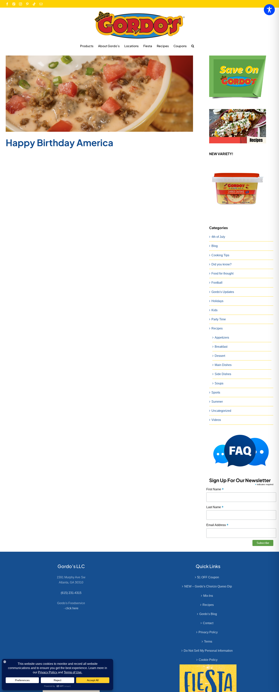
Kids (214, 310)
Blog (214, 246)
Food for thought (222, 273)
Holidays (217, 301)
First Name (215, 489)
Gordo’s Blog (208, 614)
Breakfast (221, 346)
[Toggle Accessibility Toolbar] (269, 10)
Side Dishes (223, 374)
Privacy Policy (208, 632)
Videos (216, 419)
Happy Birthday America (59, 142)
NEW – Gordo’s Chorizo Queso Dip (208, 586)
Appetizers (222, 337)
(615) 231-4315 (71, 592)
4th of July (218, 236)
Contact (208, 623)
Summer (217, 401)
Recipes (217, 328)
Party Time (218, 319)
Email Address (217, 525)
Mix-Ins (208, 595)
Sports (215, 392)
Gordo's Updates (222, 292)
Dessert (220, 355)
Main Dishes (223, 365)
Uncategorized (221, 410)
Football (216, 282)
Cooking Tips (220, 255)
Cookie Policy (208, 659)
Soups (219, 383)
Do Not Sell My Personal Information (208, 650)
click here (71, 608)
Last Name (214, 507)
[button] (192, 46)
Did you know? (221, 264)
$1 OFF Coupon (208, 577)
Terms (208, 641)
